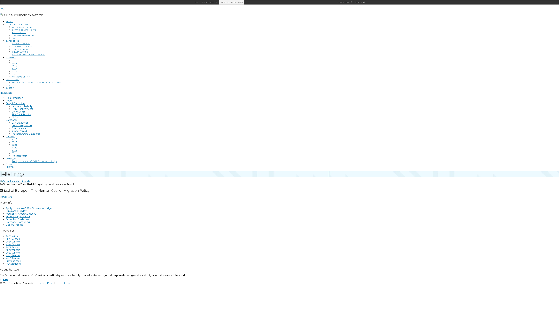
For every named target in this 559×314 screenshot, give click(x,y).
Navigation (6, 92)
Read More (6, 197)
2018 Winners (13, 258)
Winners (11, 58)
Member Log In (343, 2)
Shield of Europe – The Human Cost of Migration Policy (45, 190)
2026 (14, 60)
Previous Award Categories (28, 55)
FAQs (14, 38)
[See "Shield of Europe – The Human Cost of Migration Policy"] (15, 181)
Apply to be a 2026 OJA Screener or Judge (37, 82)
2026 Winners (13, 236)
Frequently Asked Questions (21, 213)
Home (196, 2)
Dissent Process (14, 224)
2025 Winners (13, 239)
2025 (14, 63)
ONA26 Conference (209, 2)
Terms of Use (62, 283)
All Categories (13, 263)
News (9, 85)
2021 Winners (13, 250)
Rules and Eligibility (24, 27)
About (9, 22)
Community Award (22, 47)
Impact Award (20, 52)
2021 (14, 74)
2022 (14, 71)
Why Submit (19, 33)
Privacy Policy (46, 283)
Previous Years (21, 77)
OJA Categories (21, 44)
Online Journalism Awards (232, 2)
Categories (12, 41)
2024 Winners (13, 241)
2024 (14, 66)
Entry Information (17, 24)
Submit (10, 88)
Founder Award (21, 49)
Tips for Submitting (24, 35)
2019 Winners (13, 255)
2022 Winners (13, 247)
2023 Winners (13, 244)
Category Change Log (18, 222)
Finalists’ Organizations (18, 216)
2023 (14, 69)
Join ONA (358, 2)
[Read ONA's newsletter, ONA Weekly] (6, 280)
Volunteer (12, 80)
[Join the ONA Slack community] (4, 280)
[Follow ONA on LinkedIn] (1, 280)
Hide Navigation (14, 98)
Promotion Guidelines (17, 219)
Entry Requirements (24, 30)
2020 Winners (13, 252)
